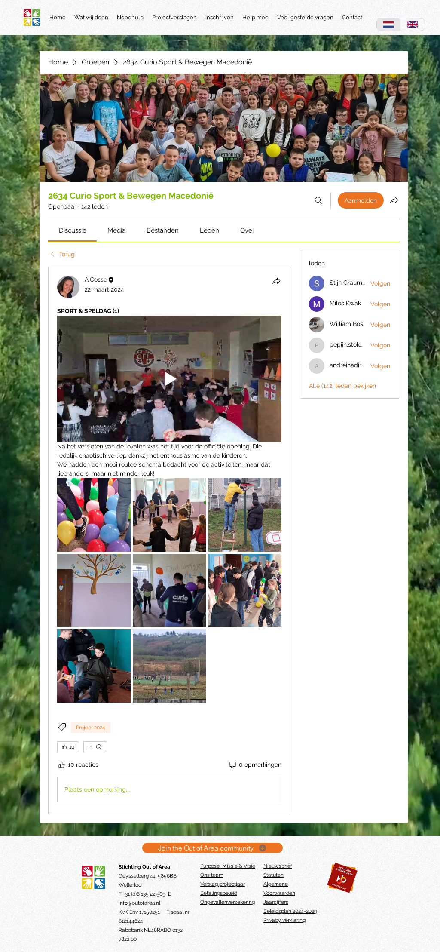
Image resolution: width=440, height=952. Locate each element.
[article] (169, 540)
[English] (412, 24)
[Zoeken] (318, 200)
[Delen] (276, 281)
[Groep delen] (394, 200)
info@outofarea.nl (139, 903)
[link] (72, 230)
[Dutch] (388, 24)
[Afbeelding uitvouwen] (94, 515)
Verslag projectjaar (222, 884)
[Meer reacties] (94, 746)
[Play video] (169, 379)
